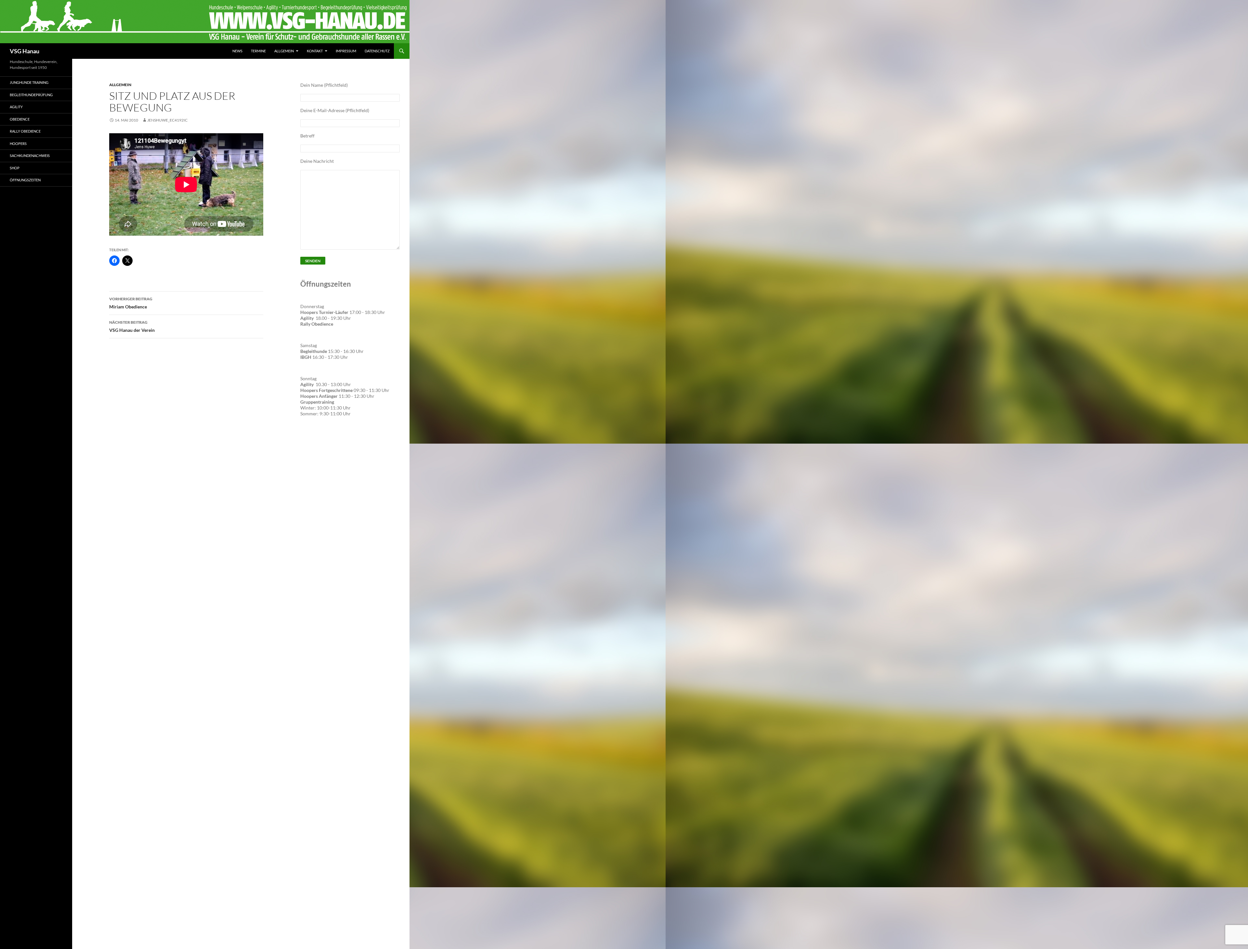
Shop (15, 168)
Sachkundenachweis (30, 155)
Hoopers (18, 143)
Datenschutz (377, 51)
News (237, 51)
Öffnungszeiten (25, 180)
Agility (16, 107)
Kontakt (315, 51)
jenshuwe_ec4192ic (167, 120)
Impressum (346, 51)
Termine (258, 51)
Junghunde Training (29, 82)
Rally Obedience (25, 131)
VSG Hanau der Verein (132, 326)
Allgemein (284, 51)
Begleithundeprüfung (31, 95)
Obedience (20, 119)
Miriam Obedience (130, 302)
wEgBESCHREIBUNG (324, 441)
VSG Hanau (24, 51)
